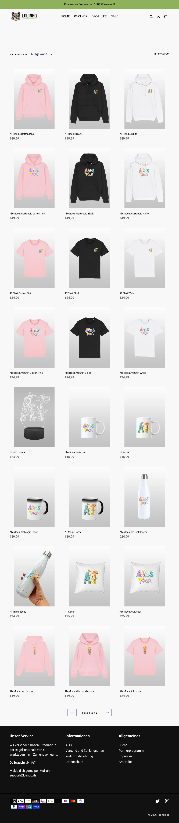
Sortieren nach (18, 54)
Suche (123, 745)
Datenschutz (74, 762)
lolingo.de (163, 814)
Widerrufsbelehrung (79, 756)
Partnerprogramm (131, 750)
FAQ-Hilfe (125, 762)
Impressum (127, 756)
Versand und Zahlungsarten (85, 750)
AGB (69, 745)
